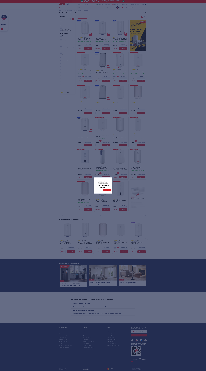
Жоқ (99, 190)
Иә (107, 190)
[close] (111, 178)
